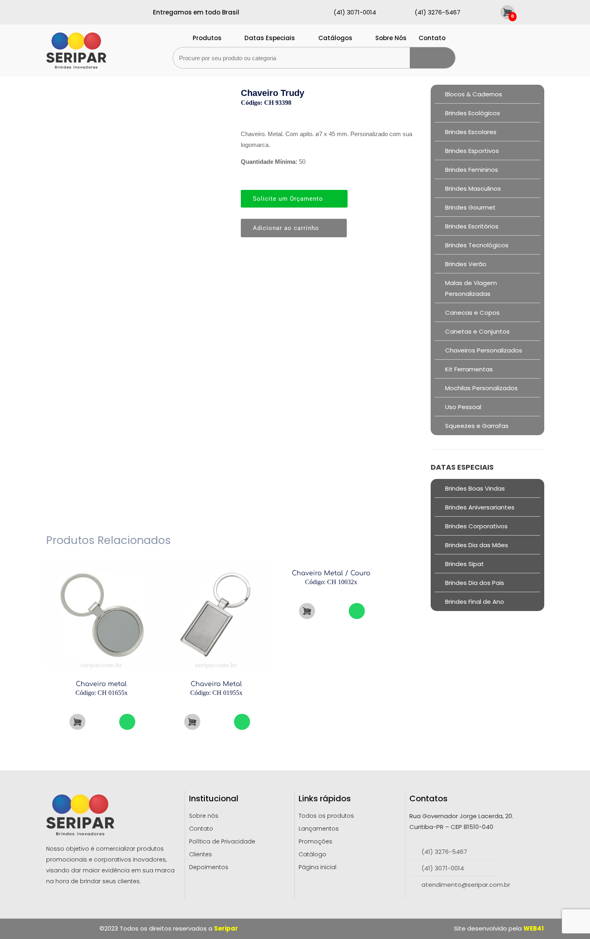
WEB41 (533, 928)
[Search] (432, 57)
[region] (104, 874)
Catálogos (335, 38)
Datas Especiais (269, 38)
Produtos (207, 38)
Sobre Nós (391, 38)
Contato (432, 38)
